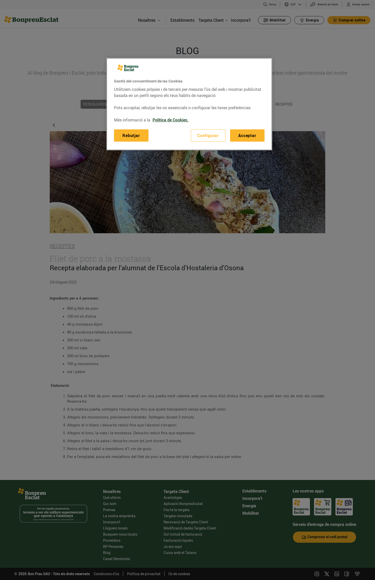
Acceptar (247, 135)
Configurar (208, 135)
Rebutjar (131, 135)
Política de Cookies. (171, 120)
